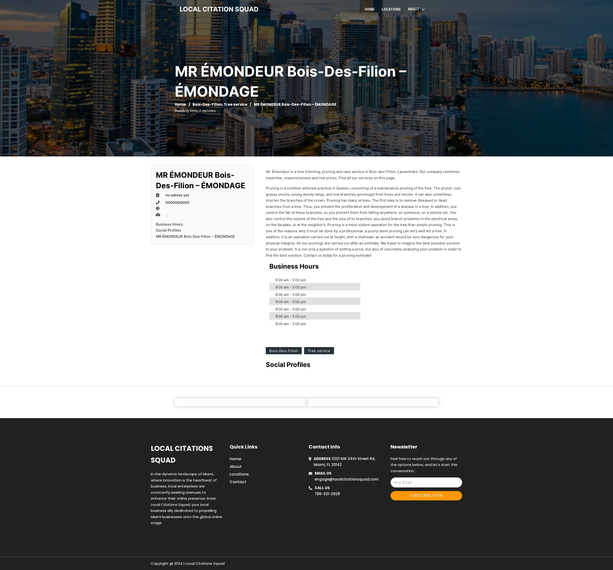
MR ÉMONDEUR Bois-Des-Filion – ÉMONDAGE (195, 236)
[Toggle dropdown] (423, 9)
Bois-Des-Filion (207, 104)
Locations (391, 9)
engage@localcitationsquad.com (347, 479)
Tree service (235, 104)
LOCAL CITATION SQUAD (219, 9)
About (236, 466)
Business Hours (169, 224)
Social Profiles (168, 230)
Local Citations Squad (182, 454)
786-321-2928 (327, 493)
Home (370, 9)
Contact (238, 482)
